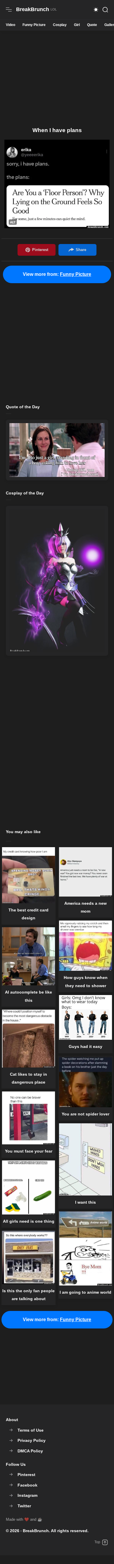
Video (10, 25)
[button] (96, 10)
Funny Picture (34, 25)
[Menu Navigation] (9, 10)
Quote (92, 25)
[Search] (105, 10)
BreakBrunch (36, 1530)
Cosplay (60, 25)
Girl (77, 25)
